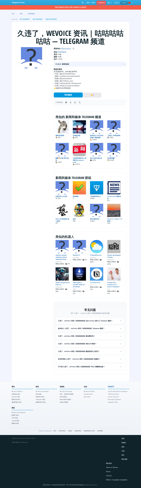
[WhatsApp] (75, 102)
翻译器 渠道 (15, 423)
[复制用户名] (73, 48)
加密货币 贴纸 (40, 396)
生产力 (92, 285)
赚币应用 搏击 (16, 399)
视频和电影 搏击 (16, 402)
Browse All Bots (17, 391)
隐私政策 (109, 463)
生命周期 (100, 430)
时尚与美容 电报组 (65, 399)
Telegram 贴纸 (40, 399)
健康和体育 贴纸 (41, 402)
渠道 (122, 438)
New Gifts (87, 396)
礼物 (122, 451)
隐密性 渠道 (15, 415)
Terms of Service (112, 467)
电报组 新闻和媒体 (51, 19)
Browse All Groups (66, 391)
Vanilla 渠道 (15, 420)
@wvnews (66, 48)
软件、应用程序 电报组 (67, 394)
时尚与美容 (62, 430)
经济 (54, 430)
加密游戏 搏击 (16, 394)
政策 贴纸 (38, 394)
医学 (108, 289)
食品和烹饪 (78, 430)
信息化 (70, 430)
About (108, 471)
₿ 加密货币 (101, 2)
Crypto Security (113, 396)
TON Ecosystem (113, 394)
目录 (108, 2)
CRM (74, 289)
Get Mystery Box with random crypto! (70, 7)
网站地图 (124, 459)
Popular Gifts (88, 394)
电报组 (123, 442)
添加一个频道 (90, 2)
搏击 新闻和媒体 (25, 19)
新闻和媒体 (62, 52)
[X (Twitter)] (70, 102)
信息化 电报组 (64, 402)
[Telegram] (66, 102)
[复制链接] (80, 102)
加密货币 (111, 386)
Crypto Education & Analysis (117, 391)
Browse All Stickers (42, 391)
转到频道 (68, 95)
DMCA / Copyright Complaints (116, 480)
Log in (124, 2)
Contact (109, 475)
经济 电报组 (63, 396)
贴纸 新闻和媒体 (38, 19)
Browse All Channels (18, 412)
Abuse (117, 2)
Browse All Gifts (89, 391)
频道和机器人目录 (89, 430)
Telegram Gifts (113, 402)
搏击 (122, 455)
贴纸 (122, 446)
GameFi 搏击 (16, 396)
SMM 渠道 (15, 418)
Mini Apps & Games (114, 399)
